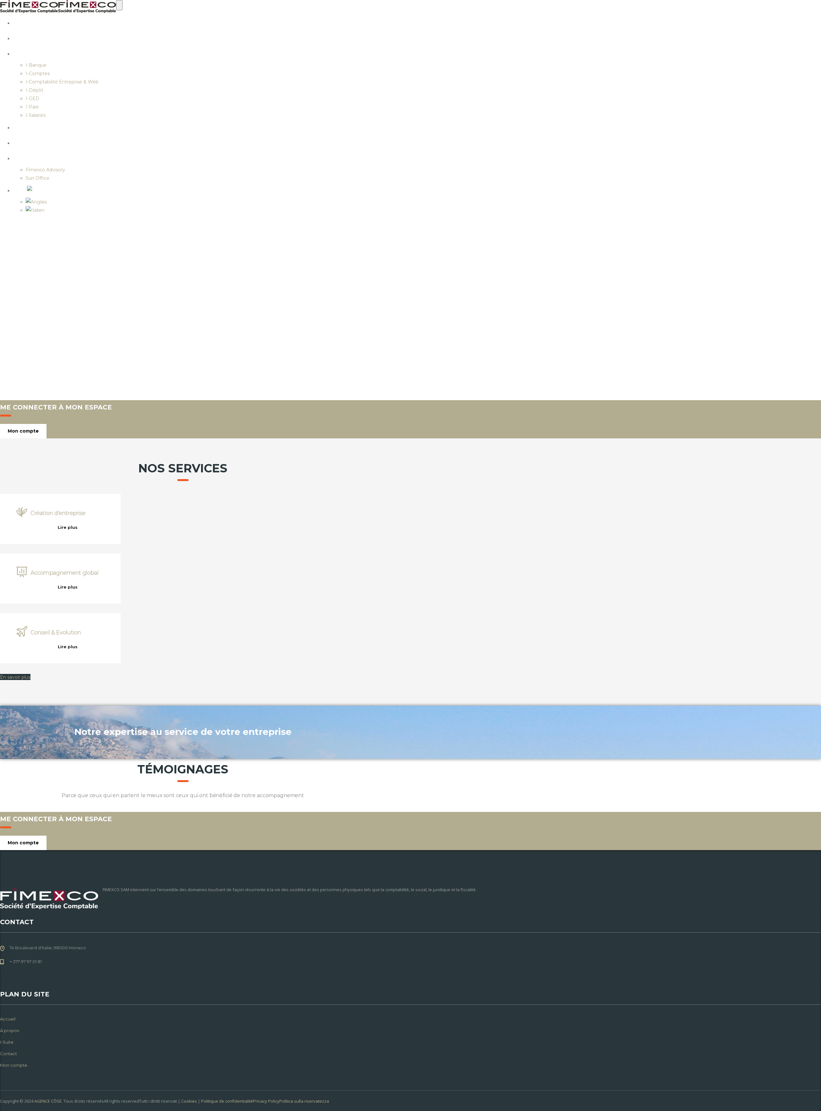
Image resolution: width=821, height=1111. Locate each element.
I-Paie (32, 107)
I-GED (32, 98)
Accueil (41, 22)
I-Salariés (36, 115)
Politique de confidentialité (227, 1101)
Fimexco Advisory (45, 170)
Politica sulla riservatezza (304, 1101)
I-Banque (36, 65)
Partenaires (50, 158)
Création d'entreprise (57, 513)
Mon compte (50, 142)
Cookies (189, 1101)
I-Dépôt (34, 90)
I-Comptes (38, 73)
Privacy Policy (266, 1101)
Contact (43, 127)
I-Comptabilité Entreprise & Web (62, 82)
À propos (44, 38)
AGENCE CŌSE (48, 1101)
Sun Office (37, 178)
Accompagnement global (64, 572)
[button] (15, 677)
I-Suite (39, 53)
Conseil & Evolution (55, 632)
